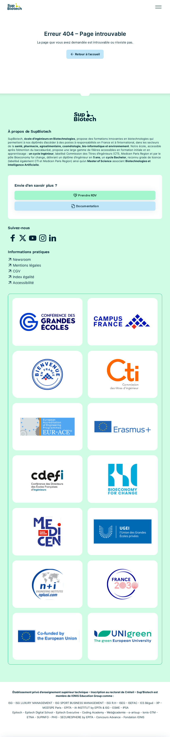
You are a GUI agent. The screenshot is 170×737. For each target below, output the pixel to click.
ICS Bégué (146, 703)
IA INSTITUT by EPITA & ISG (91, 707)
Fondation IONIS (134, 717)
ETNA (30, 717)
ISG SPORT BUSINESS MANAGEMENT (79, 703)
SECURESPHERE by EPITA (76, 717)
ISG (10, 703)
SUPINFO (43, 717)
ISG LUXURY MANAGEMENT (34, 703)
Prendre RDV (87, 195)
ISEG (122, 703)
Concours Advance (108, 717)
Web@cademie (116, 712)
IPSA (126, 707)
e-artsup (134, 712)
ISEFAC (132, 703)
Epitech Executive (67, 712)
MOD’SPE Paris (51, 707)
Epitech (17, 712)
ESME (116, 707)
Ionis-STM (149, 712)
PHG (54, 717)
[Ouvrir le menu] (158, 7)
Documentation (87, 206)
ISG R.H (111, 703)
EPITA (68, 707)
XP (158, 703)
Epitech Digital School (39, 712)
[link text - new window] (13, 238)
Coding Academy (93, 712)
